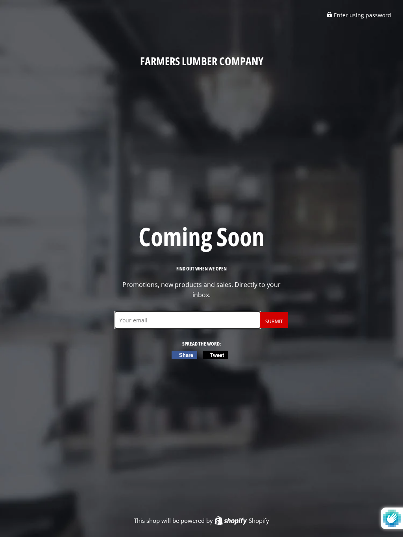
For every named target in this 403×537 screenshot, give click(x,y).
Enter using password (361, 15)
